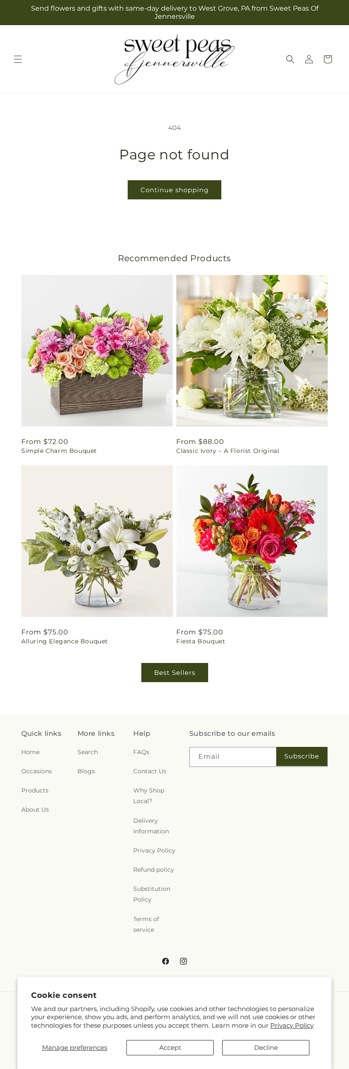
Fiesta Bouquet (200, 641)
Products (35, 790)
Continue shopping (174, 190)
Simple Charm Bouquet (59, 451)
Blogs (86, 771)
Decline (266, 1047)
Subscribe (301, 756)
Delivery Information (151, 826)
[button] (18, 59)
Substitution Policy (151, 894)
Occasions (36, 771)
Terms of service (146, 924)
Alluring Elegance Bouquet (64, 641)
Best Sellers (174, 672)
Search (87, 752)
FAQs (141, 752)
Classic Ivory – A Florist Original (227, 451)
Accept (170, 1047)
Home (30, 752)
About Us (35, 809)
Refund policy (153, 869)
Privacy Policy (292, 1025)
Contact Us (149, 771)
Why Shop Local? (148, 796)
